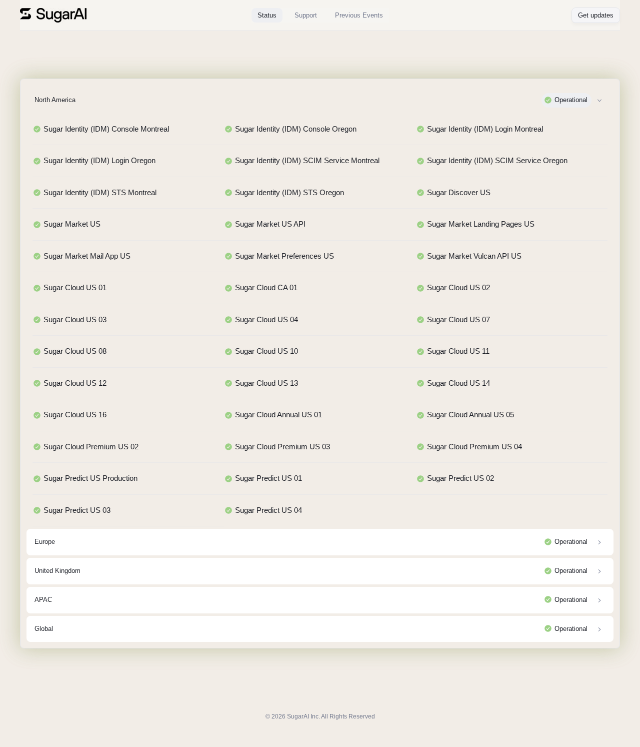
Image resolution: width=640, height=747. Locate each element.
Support (305, 15)
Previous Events (359, 15)
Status (267, 15)
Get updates (596, 15)
